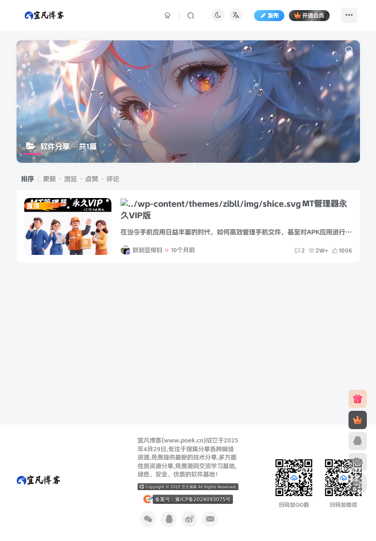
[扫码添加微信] (357, 462)
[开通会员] (357, 420)
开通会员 (313, 15)
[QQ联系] (357, 441)
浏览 (70, 179)
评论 (112, 179)
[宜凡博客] (38, 479)
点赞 (91, 179)
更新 (49, 179)
